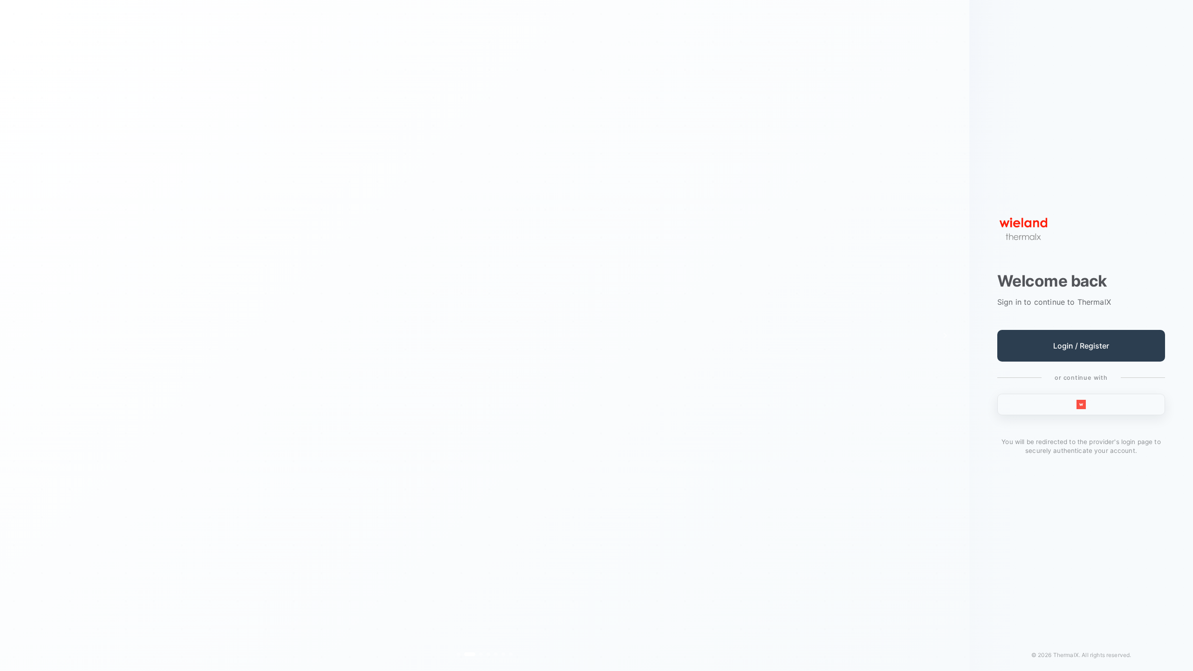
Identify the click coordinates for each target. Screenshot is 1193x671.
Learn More (479, 413)
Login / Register (1081, 345)
